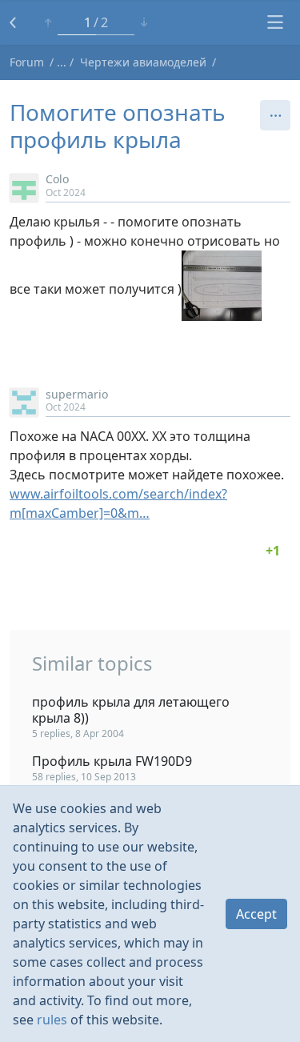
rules (52, 1019)
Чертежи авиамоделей (143, 62)
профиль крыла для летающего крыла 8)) (131, 710)
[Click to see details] (272, 550)
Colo (57, 178)
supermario (77, 394)
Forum (27, 62)
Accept (256, 914)
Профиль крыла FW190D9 (112, 761)
